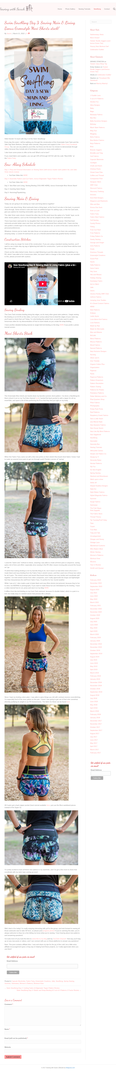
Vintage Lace (95, 542)
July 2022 (93, 593)
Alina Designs (95, 105)
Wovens (93, 562)
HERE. (47, 588)
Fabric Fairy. (11, 158)
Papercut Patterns (96, 377)
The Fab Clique (95, 508)
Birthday (93, 124)
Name (7, 1029)
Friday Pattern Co (96, 236)
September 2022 (96, 586)
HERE (25, 175)
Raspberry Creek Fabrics (99, 415)
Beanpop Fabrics (96, 114)
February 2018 (95, 714)
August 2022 (94, 589)
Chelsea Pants (95, 169)
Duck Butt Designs (96, 198)
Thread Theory (95, 517)
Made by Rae (95, 326)
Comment (9, 1004)
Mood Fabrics (95, 345)
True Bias (93, 530)
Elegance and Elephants (99, 201)
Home (60, 9)
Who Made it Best (96, 549)
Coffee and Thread (97, 175)
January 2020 (95, 641)
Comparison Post (96, 178)
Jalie (53, 981)
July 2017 (93, 737)
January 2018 (95, 717)
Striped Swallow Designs (99, 486)
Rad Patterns (95, 412)
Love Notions (95, 322)
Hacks (92, 262)
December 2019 (96, 644)
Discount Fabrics (96, 188)
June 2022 (94, 596)
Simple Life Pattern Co (98, 454)
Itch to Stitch (94, 284)
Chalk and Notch (96, 166)
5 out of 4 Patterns (96, 99)
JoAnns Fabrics (95, 297)
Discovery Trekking (97, 191)
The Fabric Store (96, 514)
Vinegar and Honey (97, 539)
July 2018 (93, 698)
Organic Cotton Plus (97, 364)
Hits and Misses (96, 274)
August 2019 (94, 657)
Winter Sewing (95, 552)
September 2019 (96, 653)
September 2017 (96, 730)
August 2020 (94, 618)
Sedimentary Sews (97, 34)
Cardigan (93, 162)
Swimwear (15, 983)
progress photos (48, 931)
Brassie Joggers (96, 150)
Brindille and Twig (96, 153)
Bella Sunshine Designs (98, 121)
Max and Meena (96, 332)
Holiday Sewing (95, 278)
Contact (107, 9)
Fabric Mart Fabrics (97, 217)
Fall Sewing (94, 220)
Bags (92, 111)
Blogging (93, 134)
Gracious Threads (96, 252)
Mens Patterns (95, 338)
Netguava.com (70, 1068)
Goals (92, 249)
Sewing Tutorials (84, 9)
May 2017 (93, 743)
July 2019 (93, 660)
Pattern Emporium (96, 380)
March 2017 (94, 749)
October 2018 (95, 689)
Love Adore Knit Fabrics (98, 319)
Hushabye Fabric (96, 281)
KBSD (92, 306)
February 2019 (95, 676)
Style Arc (93, 489)
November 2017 (96, 724)
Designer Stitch (95, 182)
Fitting (92, 226)
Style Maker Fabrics (97, 492)
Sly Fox (92, 466)
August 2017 (94, 733)
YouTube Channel (59, 939)
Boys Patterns (95, 143)
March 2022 (94, 602)
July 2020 (93, 621)
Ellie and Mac (95, 204)
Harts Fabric (94, 268)
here (37, 398)
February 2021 (95, 605)
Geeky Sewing (95, 239)
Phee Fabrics (95, 402)
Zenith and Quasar (97, 568)
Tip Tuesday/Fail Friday (98, 520)
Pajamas (93, 370)
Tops (92, 523)
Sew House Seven (96, 428)
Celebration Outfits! (97, 49)
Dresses (93, 194)
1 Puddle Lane (95, 95)
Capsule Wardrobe (18, 981)
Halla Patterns (95, 265)
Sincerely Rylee (95, 460)
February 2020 (95, 637)
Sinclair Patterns (96, 463)
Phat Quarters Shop (97, 399)
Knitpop (93, 313)
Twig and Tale (95, 533)
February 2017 (95, 753)
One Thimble (94, 361)
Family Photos (95, 223)
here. (68, 702)
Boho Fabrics (95, 137)
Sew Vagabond (95, 434)
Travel (92, 526)
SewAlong (97, 9)
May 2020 (93, 628)
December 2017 (96, 721)
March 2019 (94, 673)
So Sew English (95, 470)
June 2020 (94, 625)
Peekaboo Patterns (97, 393)
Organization (94, 367)
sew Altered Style (96, 422)
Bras (91, 146)
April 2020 (93, 631)
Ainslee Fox (94, 102)
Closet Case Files (96, 172)
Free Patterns (95, 233)
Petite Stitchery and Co (98, 396)
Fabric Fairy (30, 981)
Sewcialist (93, 441)
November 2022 (96, 583)
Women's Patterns (26, 983)
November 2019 (96, 647)
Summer (8, 983)
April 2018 (93, 708)
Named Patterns (96, 348)
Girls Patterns (95, 246)
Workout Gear (39, 983)
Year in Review (95, 565)
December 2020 (96, 609)
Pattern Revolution (96, 383)
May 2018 (93, 705)
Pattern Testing (95, 386)
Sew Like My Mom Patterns (100, 431)
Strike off (93, 482)
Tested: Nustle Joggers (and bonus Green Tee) (100, 69)
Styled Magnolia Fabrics (98, 495)
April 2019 (93, 669)
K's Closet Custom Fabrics (99, 303)
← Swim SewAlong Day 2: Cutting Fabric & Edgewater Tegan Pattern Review (32, 988)
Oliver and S (94, 358)
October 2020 (95, 615)
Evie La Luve (94, 210)
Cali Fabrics (94, 156)
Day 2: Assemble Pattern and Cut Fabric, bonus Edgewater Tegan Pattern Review (34, 179)
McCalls (93, 335)
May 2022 (93, 599)
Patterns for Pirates (97, 390)
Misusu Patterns (96, 342)
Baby (92, 108)
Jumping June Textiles (98, 300)
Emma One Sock (96, 207)
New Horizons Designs (98, 351)
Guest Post (94, 258)
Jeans (92, 290)
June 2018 (94, 701)
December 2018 (96, 682)
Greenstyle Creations (43, 981)
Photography (94, 406)
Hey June (93, 271)
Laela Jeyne (94, 316)
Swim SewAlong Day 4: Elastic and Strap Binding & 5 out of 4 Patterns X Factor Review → (49, 990)
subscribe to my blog (39, 939)
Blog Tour (93, 131)
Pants (92, 374)
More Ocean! (95, 38)
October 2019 (95, 650)
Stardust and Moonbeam (99, 476)
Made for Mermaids (97, 329)
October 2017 (95, 727)
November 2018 (96, 685)
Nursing (93, 354)
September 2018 (96, 692)
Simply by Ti (94, 457)
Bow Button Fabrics (97, 140)
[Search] (112, 9)
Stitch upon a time (96, 479)
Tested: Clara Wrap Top (98, 64)
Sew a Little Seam (96, 418)
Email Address (12, 961)
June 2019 (94, 663)
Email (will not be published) (16, 1038)
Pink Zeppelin (95, 510)
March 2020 (94, 634)
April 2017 (93, 746)
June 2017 (94, 740)
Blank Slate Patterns (97, 127)
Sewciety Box (95, 444)
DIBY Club (94, 185)
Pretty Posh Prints (96, 409)
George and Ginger (97, 242)
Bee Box (93, 118)
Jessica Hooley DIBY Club (99, 294)
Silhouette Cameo (96, 450)
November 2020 (96, 612)
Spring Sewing (69, 981)
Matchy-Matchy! (102, 83)
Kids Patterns (95, 310)
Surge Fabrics (95, 502)
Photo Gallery (70, 9)
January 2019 (95, 679)
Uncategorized (95, 536)
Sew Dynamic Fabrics (98, 425)
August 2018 (94, 695)
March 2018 (94, 711)
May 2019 (93, 666)
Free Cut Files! (95, 230)
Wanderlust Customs (97, 545)
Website (8, 1047)
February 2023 (95, 580)
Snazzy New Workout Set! (99, 46)
